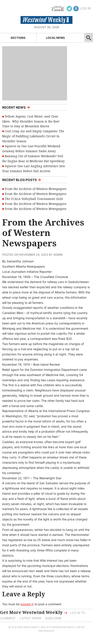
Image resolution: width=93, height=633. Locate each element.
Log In (85, 8)
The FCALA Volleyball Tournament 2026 (34, 199)
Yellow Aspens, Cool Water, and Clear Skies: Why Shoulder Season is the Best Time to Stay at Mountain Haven (30, 121)
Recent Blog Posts (21, 179)
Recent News (16, 107)
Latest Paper (30, 618)
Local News (55, 37)
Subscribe (53, 618)
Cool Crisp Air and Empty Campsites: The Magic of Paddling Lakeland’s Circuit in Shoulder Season (33, 136)
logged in (27, 604)
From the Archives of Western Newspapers (35, 189)
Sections (18, 37)
